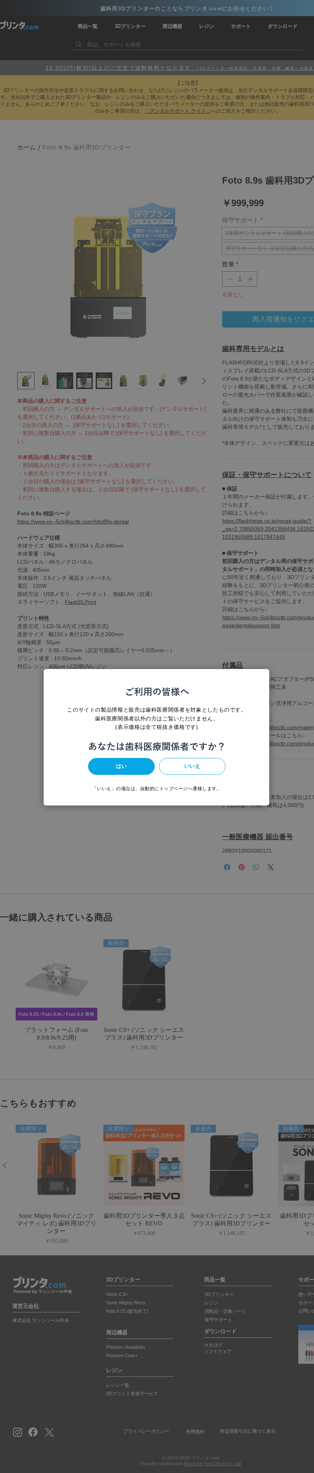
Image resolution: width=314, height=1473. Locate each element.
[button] (121, 766)
